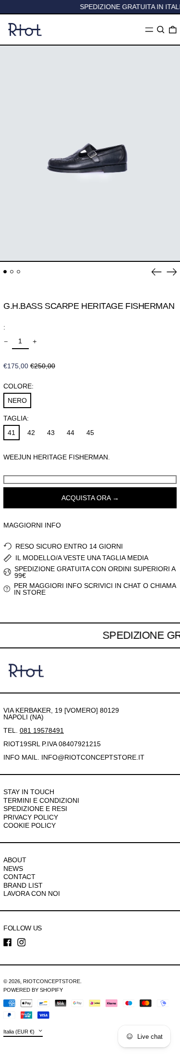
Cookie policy (29, 825)
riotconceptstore (51, 981)
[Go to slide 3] (18, 271)
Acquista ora (85, 498)
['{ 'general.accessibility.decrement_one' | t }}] (6, 342)
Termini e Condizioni (41, 800)
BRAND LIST (23, 885)
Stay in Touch (28, 792)
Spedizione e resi (35, 808)
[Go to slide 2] (11, 271)
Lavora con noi (31, 893)
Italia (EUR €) (19, 1031)
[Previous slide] (156, 272)
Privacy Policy (30, 817)
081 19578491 (42, 730)
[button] (160, 29)
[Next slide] (172, 272)
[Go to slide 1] (5, 271)
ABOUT (14, 860)
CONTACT (19, 877)
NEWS (13, 868)
